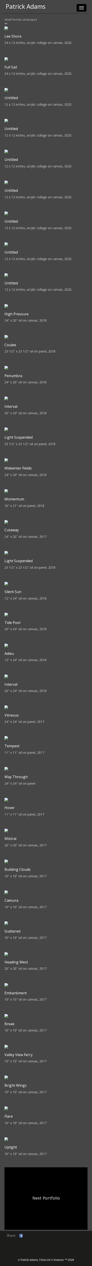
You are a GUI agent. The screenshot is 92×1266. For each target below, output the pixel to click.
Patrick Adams (25, 6)
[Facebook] (21, 1235)
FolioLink (44, 1260)
